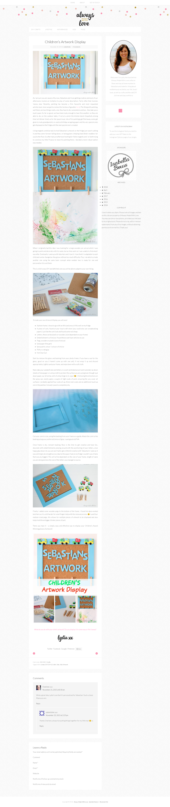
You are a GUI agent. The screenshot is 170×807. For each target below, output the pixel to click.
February (106, 193)
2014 (105, 205)
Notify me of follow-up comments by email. (48, 779)
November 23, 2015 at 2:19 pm (57, 715)
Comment (36, 757)
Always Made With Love (85, 18)
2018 (105, 187)
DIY (41, 662)
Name (35, 763)
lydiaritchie (50, 712)
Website (36, 773)
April (104, 190)
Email (35, 768)
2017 (105, 196)
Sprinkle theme (93, 802)
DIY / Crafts (47, 662)
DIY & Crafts (52, 664)
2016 (105, 199)
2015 (105, 202)
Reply (38, 704)
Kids (58, 664)
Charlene (45, 687)
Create (43, 664)
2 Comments (76, 47)
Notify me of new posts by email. (44, 784)
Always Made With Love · (81, 802)
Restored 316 (104, 802)
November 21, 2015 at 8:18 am (53, 690)
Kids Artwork (64, 664)
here (78, 107)
